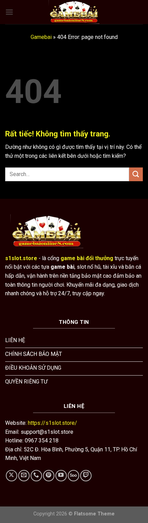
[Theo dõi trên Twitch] (86, 475)
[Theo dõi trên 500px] (73, 475)
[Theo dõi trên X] (11, 475)
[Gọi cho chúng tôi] (36, 475)
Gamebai (41, 37)
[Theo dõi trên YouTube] (61, 475)
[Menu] (9, 11)
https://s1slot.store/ (52, 423)
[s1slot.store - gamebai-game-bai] (74, 12)
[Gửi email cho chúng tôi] (24, 475)
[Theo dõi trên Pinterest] (48, 475)
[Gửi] (136, 174)
